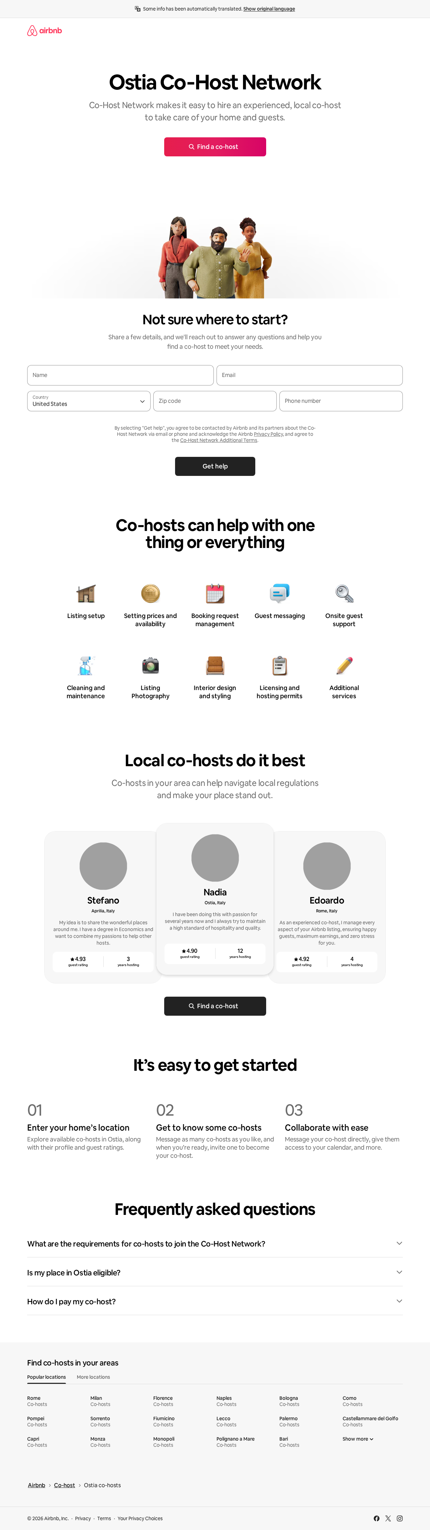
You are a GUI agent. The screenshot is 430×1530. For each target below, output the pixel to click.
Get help (215, 466)
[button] (215, 1244)
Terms (104, 1518)
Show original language (269, 9)
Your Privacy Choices (140, 1518)
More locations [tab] (93, 1377)
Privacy (83, 1518)
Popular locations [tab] (46, 1377)
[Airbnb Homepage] (44, 30)
